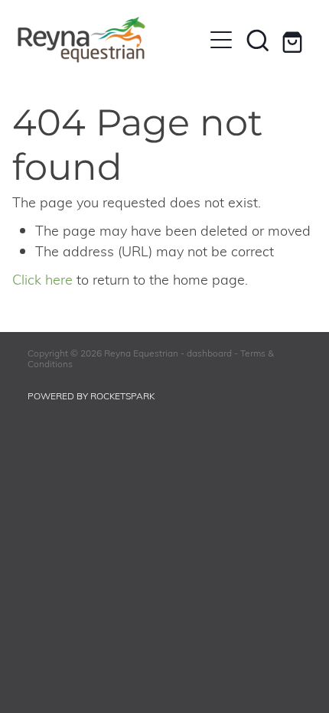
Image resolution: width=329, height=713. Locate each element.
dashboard (209, 353)
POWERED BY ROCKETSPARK (91, 395)
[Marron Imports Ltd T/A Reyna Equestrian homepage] (110, 40)
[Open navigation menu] (221, 39)
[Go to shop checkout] (294, 39)
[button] (257, 39)
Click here (42, 278)
